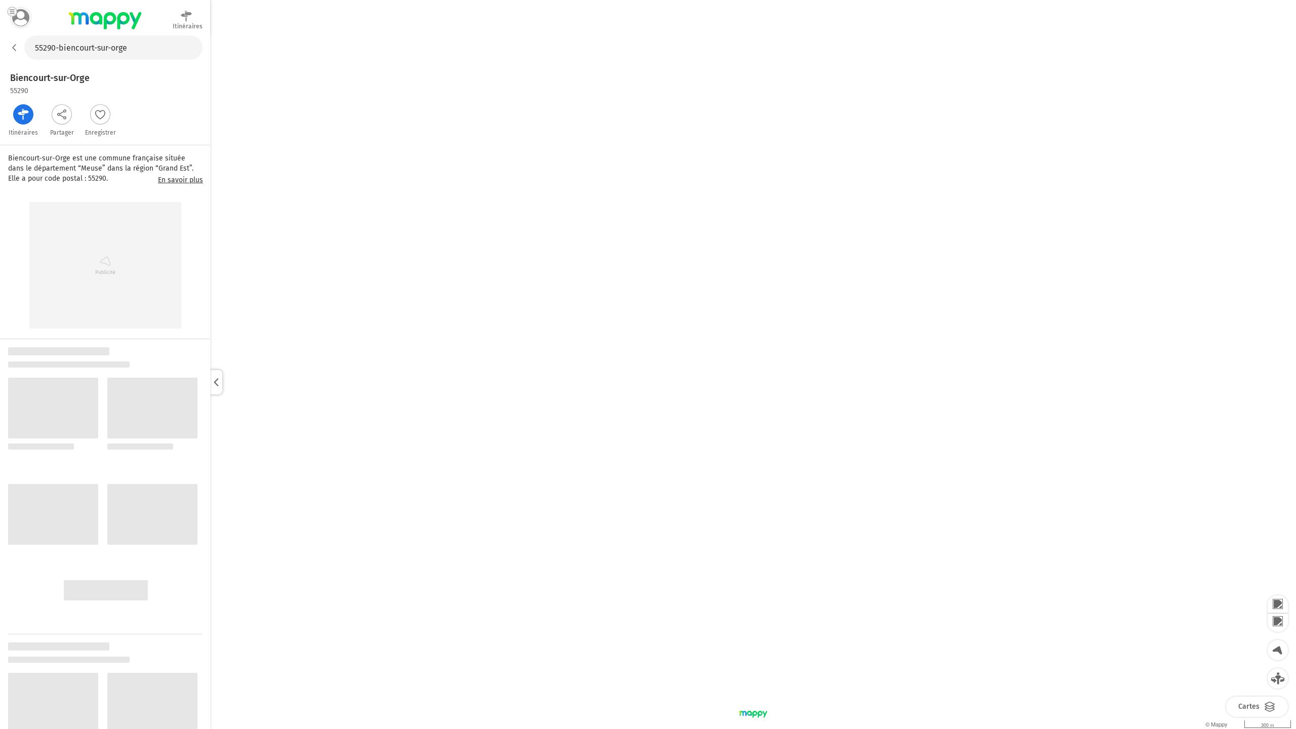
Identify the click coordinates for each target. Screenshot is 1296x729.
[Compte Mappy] (20, 17)
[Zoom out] (1278, 623)
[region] (753, 382)
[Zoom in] (1278, 604)
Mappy (105, 29)
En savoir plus (180, 180)
